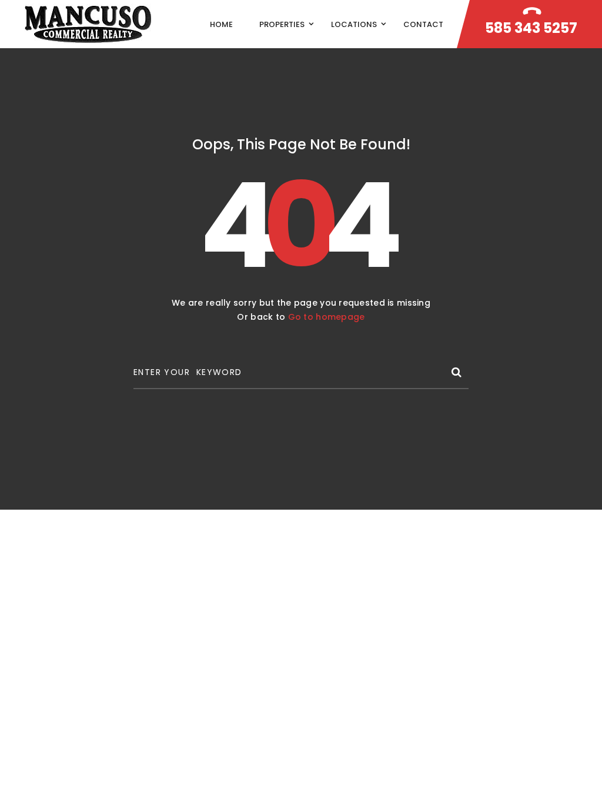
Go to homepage (326, 317)
